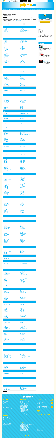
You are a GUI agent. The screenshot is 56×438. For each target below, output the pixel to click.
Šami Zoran (21, 322)
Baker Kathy (21, 43)
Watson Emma (6, 365)
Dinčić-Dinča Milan (22, 102)
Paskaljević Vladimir (6, 274)
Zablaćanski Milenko (6, 373)
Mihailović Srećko (6, 234)
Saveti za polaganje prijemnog (34, 9)
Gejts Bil (21, 133)
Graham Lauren (6, 137)
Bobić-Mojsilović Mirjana (23, 54)
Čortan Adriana (6, 71)
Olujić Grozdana (6, 266)
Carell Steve (21, 77)
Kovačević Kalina (6, 190)
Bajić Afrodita (5, 42)
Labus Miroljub (22, 199)
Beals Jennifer (6, 48)
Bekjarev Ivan (22, 50)
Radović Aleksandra (23, 292)
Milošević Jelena (6, 240)
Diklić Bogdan (22, 101)
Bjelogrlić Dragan (22, 52)
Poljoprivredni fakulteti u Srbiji (24, 405)
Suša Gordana (6, 317)
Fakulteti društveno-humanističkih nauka (25, 401)
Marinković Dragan (6, 228)
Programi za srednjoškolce (42, 9)
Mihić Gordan (5, 235)
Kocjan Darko (5, 185)
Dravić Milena (22, 106)
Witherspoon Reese (23, 367)
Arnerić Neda (5, 34)
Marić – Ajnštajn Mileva (7, 227)
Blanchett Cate (6, 54)
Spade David (5, 310)
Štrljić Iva (21, 327)
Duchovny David (6, 108)
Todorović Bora (6, 337)
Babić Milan (5, 40)
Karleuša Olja (22, 179)
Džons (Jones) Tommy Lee (24, 113)
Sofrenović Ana (22, 309)
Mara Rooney (22, 225)
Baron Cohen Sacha (23, 45)
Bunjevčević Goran (22, 62)
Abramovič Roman (6, 28)
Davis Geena (5, 99)
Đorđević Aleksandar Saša (23, 388)
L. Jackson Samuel (6, 199)
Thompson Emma (22, 335)
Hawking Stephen (22, 146)
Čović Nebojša (22, 71)
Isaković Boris (6, 154)
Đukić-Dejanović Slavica (7, 389)
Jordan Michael (6, 167)
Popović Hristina (22, 281)
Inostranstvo (27, 9)
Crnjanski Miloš (6, 82)
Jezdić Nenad (22, 163)
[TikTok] (31, 436)
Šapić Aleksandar (22, 323)
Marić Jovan (21, 226)
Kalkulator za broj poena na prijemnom (8, 419)
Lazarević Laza (6, 202)
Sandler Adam (22, 305)
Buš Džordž (21, 63)
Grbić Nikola (21, 138)
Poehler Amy (5, 280)
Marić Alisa (5, 226)
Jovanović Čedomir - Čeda (7, 169)
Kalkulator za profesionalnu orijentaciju (8, 403)
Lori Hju (5, 210)
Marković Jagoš (6, 229)
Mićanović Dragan (22, 232)
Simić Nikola (21, 308)
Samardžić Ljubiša (6, 305)
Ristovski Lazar (6, 296)
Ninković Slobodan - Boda (7, 251)
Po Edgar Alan (22, 279)
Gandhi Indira (6, 132)
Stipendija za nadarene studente (24, 425)
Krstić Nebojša (6, 193)
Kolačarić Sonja (6, 186)
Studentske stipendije (23, 423)
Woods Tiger (5, 368)
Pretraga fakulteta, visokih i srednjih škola (9, 400)
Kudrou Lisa (21, 193)
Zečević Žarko (6, 374)
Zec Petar (21, 373)
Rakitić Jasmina (6, 293)
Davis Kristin (22, 98)
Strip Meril (5, 316)
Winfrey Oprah (6, 367)
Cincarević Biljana (6, 79)
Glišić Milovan (22, 135)
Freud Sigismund (22, 127)
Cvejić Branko (6, 84)
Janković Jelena (6, 162)
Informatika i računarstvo (40, 430)
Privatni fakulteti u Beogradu (24, 410)
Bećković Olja (22, 49)
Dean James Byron (6, 100)
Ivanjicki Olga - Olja (22, 154)
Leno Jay (21, 205)
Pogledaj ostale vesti (48, 67)
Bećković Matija (6, 49)
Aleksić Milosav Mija (23, 31)
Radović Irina (22, 291)
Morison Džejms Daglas (7, 243)
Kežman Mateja (22, 181)
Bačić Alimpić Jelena (23, 40)
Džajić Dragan (6, 113)
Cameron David (6, 76)
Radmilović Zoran (22, 290)
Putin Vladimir (6, 285)
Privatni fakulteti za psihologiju (24, 409)
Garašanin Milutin (22, 132)
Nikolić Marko (22, 250)
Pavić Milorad (22, 275)
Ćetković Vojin (6, 90)
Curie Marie (21, 83)
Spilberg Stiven (6, 311)
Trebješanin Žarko (22, 339)
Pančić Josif (5, 272)
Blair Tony (21, 53)
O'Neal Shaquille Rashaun (23, 263)
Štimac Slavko (6, 327)
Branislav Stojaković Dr (7, 59)
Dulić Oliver (21, 108)
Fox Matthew (22, 126)
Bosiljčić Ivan (22, 56)
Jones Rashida (6, 166)
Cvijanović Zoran (22, 85)
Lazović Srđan (22, 202)
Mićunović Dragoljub (23, 233)
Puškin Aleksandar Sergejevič (24, 284)
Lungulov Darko (22, 212)
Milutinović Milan (22, 241)
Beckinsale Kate (22, 48)
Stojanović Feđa (22, 314)
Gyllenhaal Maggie (22, 140)
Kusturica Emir (6, 194)
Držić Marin (21, 107)
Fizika (38, 428)
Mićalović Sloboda (6, 232)
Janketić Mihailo (22, 161)
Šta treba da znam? (16, 9)
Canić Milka (5, 77)
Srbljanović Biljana (6, 312)
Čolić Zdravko (22, 70)
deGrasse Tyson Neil (23, 100)
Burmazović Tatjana (6, 63)
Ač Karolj (21, 28)
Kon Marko (21, 187)
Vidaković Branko (22, 355)
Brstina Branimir (22, 60)
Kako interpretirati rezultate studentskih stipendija (27, 424)
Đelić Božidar (5, 387)
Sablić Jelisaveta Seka (7, 304)
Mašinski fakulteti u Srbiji (23, 404)
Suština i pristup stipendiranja (24, 430)
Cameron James (22, 76)
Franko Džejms (6, 127)
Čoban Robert (6, 70)
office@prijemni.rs (18, 20)
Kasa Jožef (5, 180)
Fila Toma (21, 123)
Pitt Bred (5, 279)
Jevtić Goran (5, 163)
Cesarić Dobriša (6, 78)
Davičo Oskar (5, 98)
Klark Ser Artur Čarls (23, 183)
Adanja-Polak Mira (6, 29)
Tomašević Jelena (6, 338)
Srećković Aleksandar (23, 312)
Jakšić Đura (5, 161)
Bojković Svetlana (22, 55)
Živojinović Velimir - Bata (7, 381)
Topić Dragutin (22, 338)
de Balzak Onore (22, 99)
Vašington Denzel (6, 353)
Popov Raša (5, 281)
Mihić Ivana (21, 235)
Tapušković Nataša (22, 333)
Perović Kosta (6, 278)
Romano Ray (5, 297)
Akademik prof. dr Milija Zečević (24, 30)
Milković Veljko (22, 238)
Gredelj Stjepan (22, 139)
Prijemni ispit (11, 9)
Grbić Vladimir (6, 138)
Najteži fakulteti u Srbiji (23, 411)
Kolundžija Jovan (22, 186)
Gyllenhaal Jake (6, 141)
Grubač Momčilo (6, 140)
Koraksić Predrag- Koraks (23, 188)
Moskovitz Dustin (22, 243)
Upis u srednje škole (6, 407)
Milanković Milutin (6, 236)
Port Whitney (22, 282)
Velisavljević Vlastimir (7, 354)
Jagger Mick (5, 160)
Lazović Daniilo (6, 203)
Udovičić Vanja (6, 346)
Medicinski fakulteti (22, 408)
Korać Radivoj (6, 188)
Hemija (38, 429)
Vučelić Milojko (22, 358)
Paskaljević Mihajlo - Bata (23, 274)
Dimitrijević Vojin (6, 102)
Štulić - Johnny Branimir (23, 328)
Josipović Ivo (22, 167)
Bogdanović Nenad (6, 55)
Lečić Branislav (22, 203)
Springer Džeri (22, 311)
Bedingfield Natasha (6, 50)
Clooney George (22, 79)
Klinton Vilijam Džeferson (7, 184)
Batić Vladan (5, 47)
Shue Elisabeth (22, 307)
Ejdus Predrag (6, 118)
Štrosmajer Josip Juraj (7, 328)
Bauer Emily (21, 47)
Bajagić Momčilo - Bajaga (23, 41)
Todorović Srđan (22, 337)
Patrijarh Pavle (6, 275)
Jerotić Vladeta (22, 162)
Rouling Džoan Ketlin (23, 297)
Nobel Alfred (5, 252)
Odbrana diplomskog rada (6, 424)
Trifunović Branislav (23, 340)
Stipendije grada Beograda (24, 426)
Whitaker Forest (6, 366)
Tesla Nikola (5, 335)
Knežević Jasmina (22, 184)
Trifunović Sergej (6, 340)
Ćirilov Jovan (5, 91)
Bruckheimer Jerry (6, 61)
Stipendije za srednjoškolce (24, 428)
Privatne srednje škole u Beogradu (8, 408)
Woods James (22, 368)
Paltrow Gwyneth (22, 271)
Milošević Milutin (22, 240)
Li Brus (21, 206)
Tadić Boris (5, 333)
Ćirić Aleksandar (22, 90)
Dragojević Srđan (6, 105)
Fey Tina (5, 123)
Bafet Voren (5, 41)
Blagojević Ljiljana (6, 53)
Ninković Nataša (22, 251)
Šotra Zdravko (6, 326)
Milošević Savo (22, 239)
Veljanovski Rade (22, 354)
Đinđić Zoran (5, 388)
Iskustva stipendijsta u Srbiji (24, 429)
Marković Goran (22, 228)
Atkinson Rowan (6, 35)
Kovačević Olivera (22, 190)
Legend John (22, 204)
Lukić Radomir (6, 211)
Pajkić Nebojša (6, 271)
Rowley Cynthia (6, 298)
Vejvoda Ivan (22, 353)
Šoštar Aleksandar (22, 325)
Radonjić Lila (5, 291)
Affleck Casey (22, 29)
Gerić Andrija (5, 134)
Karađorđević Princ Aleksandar (8, 179)
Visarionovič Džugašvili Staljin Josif (25, 356)
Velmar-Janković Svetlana (7, 355)
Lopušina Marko (22, 209)
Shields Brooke (6, 307)
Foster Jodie (5, 126)
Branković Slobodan (23, 59)
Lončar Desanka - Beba (7, 208)
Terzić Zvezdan (22, 334)
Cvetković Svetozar (6, 85)
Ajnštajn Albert (6, 30)
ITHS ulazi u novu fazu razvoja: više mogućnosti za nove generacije (47, 61)
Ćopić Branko (22, 91)
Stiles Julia (5, 314)
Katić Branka (22, 180)
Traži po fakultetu (33, 17)
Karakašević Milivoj (6, 177)
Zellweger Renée (22, 374)
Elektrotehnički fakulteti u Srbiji (24, 403)
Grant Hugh (21, 137)
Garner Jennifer (6, 133)
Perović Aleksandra (22, 277)
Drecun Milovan (6, 107)
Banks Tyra (5, 45)
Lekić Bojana (5, 205)
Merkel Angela (6, 231)
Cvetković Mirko (22, 84)
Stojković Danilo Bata (23, 315)
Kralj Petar (5, 191)
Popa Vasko (21, 280)
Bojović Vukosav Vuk (6, 56)
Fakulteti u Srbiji (5, 401)
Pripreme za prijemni (6, 416)
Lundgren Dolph (6, 212)
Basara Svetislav (6, 46)
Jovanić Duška (6, 168)
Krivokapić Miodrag (22, 192)
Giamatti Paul (5, 135)
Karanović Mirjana (22, 178)
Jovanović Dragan (22, 168)
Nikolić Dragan (6, 250)
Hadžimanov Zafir (6, 146)
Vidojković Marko (6, 356)
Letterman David (6, 206)
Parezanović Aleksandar (7, 273)
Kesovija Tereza (6, 181)
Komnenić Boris (6, 187)
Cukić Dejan (5, 83)
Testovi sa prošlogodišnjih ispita (7, 417)
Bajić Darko (21, 42)
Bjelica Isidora (6, 52)
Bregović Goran (6, 60)
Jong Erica (21, 166)
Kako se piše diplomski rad (7, 423)
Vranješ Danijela (6, 358)
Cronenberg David (22, 82)
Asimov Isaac (22, 34)
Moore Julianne (22, 242)
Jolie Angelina (22, 165)
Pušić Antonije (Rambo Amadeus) (8, 284)
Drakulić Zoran (22, 105)
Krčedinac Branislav (6, 192)
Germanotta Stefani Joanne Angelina (25, 134)
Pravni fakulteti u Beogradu (24, 407)
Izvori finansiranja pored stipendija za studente (26, 431)
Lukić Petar (21, 211)
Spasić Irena (22, 310)
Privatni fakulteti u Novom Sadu (24, 412)
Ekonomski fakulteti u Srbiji (24, 406)
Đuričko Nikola (22, 389)
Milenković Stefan (22, 236)
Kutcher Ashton (22, 194)
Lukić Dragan (22, 210)
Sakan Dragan (22, 304)
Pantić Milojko (22, 272)
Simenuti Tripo (6, 308)
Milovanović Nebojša (6, 241)
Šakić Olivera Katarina (7, 322)
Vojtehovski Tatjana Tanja (7, 357)
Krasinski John (22, 191)
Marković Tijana (22, 229)
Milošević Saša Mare (6, 239)
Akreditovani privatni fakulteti (24, 400)
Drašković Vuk (6, 106)
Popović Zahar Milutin (7, 282)
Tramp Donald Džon (6, 339)
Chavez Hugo (22, 78)
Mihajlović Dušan (22, 234)
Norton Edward (6, 253)
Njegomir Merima (6, 258)
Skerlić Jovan (5, 309)
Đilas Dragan (22, 387)
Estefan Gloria (22, 118)
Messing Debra (22, 231)
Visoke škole (5, 402)
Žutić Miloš (5, 382)
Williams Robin (22, 366)
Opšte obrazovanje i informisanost (42, 427)
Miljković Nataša (6, 238)
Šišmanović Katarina (6, 325)
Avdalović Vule (22, 35)
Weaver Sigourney (22, 365)
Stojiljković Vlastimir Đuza (7, 315)
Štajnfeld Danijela (22, 326)
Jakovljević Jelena (22, 160)
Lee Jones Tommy (6, 204)
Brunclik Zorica (22, 61)
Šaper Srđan (5, 323)
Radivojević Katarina (6, 290)
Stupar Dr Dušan (22, 316)
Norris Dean (21, 252)
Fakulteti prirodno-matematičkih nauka (25, 402)
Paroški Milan (22, 273)
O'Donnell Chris (6, 263)
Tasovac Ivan (5, 334)
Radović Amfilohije (6, 292)
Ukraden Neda (22, 346)
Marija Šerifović (22, 227)
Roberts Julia (22, 296)
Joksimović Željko (6, 165)
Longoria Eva (5, 209)
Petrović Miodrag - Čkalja (23, 278)
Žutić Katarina (22, 381)
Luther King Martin (6, 213)
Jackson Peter (6, 159)
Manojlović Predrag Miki (7, 225)
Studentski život (22, 9)
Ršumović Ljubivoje (22, 298)
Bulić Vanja (5, 62)
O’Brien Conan (22, 266)
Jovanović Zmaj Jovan (23, 169)
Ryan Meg (5, 299)
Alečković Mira (6, 31)
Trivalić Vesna (6, 341)
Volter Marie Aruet (22, 357)
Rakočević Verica (22, 293)
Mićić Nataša (5, 233)
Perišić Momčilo (6, 277)
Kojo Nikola (21, 185)
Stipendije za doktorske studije (24, 427)
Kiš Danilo (5, 183)
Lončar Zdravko (22, 208)
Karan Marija (5, 178)
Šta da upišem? (5, 9)
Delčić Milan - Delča (6, 101)
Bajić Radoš (5, 43)
